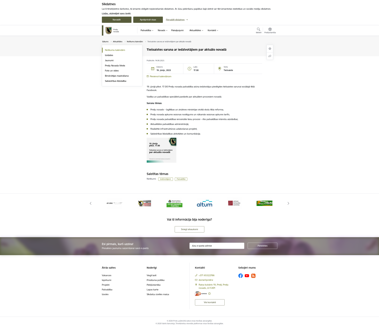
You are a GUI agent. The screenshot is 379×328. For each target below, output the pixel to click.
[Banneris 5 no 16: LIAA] (114, 203)
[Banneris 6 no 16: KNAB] (144, 203)
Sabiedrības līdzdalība (115, 81)
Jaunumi (109, 60)
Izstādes (109, 55)
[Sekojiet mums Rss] (253, 276)
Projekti (105, 284)
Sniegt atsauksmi (189, 229)
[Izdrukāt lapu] (270, 48)
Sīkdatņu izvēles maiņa (158, 294)
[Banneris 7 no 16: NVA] (174, 203)
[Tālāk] (289, 203)
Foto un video (112, 70)
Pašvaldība (107, 289)
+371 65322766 (207, 275)
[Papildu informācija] (209, 293)
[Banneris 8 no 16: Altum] (204, 203)
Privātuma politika (155, 280)
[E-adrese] (201, 293)
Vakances (106, 275)
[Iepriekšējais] (91, 203)
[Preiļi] (112, 30)
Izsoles (105, 294)
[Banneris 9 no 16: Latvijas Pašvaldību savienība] (234, 203)
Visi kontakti (210, 302)
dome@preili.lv (206, 280)
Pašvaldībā (181, 179)
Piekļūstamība (153, 284)
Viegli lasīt (151, 275)
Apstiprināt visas (148, 19)
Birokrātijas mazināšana (117, 75)
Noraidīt (117, 19)
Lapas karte (152, 289)
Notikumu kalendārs (115, 50)
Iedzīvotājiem (165, 179)
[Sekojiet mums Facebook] (240, 275)
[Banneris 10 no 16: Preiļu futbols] (264, 203)
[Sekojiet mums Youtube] (247, 275)
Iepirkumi (106, 280)
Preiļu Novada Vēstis (115, 65)
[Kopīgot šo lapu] (270, 56)
